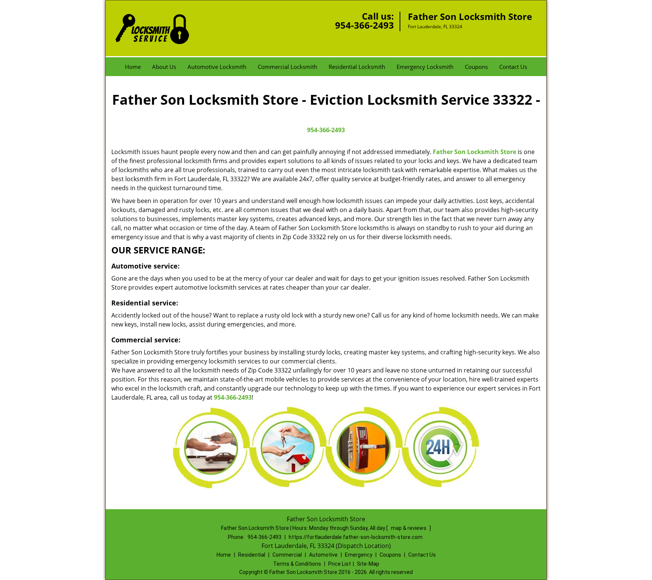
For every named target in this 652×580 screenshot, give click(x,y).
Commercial (287, 555)
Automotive (323, 555)
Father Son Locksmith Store (474, 152)
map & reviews (409, 528)
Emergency (358, 555)
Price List (339, 564)
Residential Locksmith (357, 66)
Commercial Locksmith (287, 66)
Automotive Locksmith (217, 66)
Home (133, 66)
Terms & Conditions (297, 564)
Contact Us (513, 66)
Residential (251, 555)
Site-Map (368, 564)
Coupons (476, 66)
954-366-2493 (364, 25)
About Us (164, 66)
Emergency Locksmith (425, 66)
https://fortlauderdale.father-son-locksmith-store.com (356, 537)
